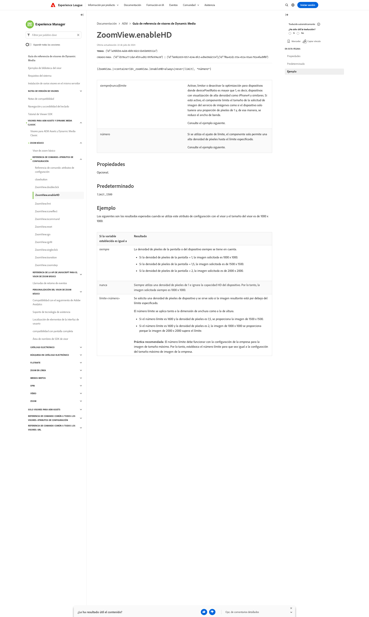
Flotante (35, 362)
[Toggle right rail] (287, 15)
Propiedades (293, 56)
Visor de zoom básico (44, 150)
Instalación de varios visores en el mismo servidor (54, 83)
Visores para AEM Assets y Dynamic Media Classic (50, 122)
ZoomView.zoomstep (46, 265)
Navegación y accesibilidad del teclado (48, 106)
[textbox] (53, 35)
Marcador (296, 41)
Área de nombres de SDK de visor (50, 339)
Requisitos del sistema (40, 75)
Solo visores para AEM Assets (44, 409)
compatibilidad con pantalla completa (53, 331)
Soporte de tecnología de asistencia (51, 312)
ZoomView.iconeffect (46, 211)
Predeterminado (296, 64)
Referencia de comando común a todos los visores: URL (51, 427)
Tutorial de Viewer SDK (40, 114)
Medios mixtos (38, 378)
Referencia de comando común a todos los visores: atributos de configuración (51, 418)
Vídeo (33, 393)
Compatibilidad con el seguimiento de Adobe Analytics (57, 302)
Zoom (33, 401)
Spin (32, 385)
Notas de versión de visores (43, 91)
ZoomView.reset (43, 226)
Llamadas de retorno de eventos (50, 283)
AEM (125, 23)
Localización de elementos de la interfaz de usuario (56, 321)
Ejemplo (292, 71)
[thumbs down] (212, 612)
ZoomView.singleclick (46, 249)
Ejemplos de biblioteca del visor (44, 68)
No (302, 33)
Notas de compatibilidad (41, 98)
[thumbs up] (204, 612)
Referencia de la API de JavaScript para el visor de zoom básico (55, 274)
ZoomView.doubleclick (47, 187)
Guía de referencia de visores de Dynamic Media (164, 23)
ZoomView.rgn (42, 234)
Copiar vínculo (314, 41)
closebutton (41, 179)
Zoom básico (37, 143)
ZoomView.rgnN (43, 242)
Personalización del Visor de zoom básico (52, 291)
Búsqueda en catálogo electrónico (49, 355)
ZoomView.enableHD (47, 195)
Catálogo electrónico (42, 347)
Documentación (107, 23)
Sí (294, 33)
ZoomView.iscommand (47, 219)
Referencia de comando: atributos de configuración (52, 159)
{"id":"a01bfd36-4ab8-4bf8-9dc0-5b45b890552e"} (131, 51)
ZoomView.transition (46, 257)
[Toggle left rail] (82, 15)
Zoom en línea (38, 370)
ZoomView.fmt (43, 203)
